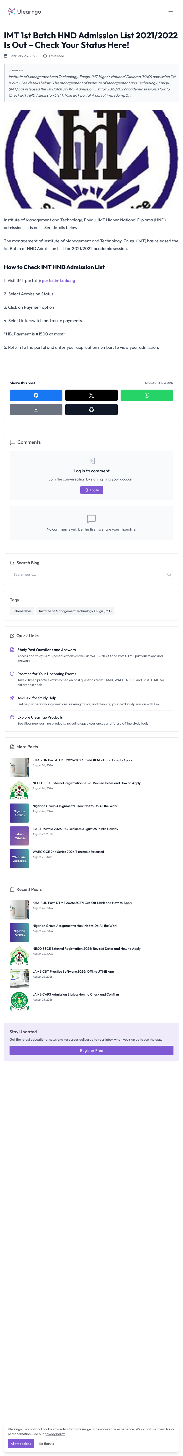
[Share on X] (91, 395)
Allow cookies (21, 1443)
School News (22, 611)
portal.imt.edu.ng (58, 280)
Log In (94, 490)
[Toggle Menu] (170, 11)
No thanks (46, 1443)
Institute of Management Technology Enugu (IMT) (75, 611)
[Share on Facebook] (36, 395)
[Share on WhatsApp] (147, 395)
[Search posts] (169, 574)
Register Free (91, 1050)
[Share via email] (36, 409)
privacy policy (55, 1434)
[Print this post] (91, 409)
